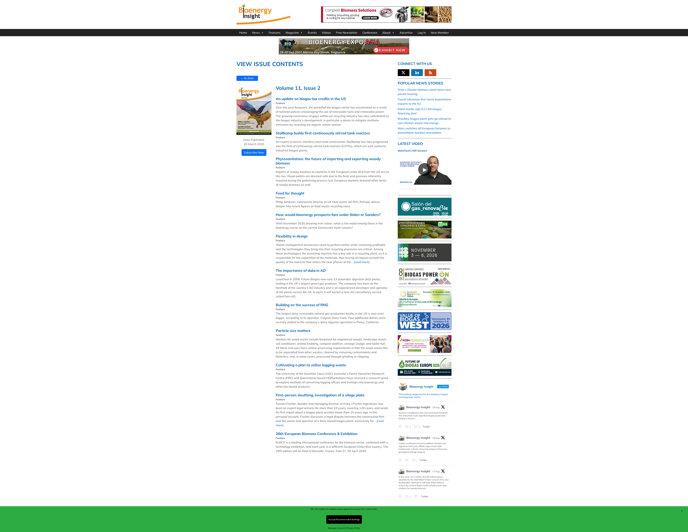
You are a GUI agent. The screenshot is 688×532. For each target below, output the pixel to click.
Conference (369, 32)
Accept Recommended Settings (344, 519)
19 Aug (435, 407)
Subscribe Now (254, 152)
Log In (422, 32)
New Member (440, 32)
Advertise (406, 32)
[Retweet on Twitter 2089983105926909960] (408, 460)
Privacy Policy (353, 528)
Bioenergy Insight (418, 407)
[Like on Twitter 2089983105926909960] (415, 460)
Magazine (292, 32)
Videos (326, 32)
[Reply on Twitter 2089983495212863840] (401, 426)
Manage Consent (336, 528)
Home (243, 32)
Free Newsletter (346, 32)
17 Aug (435, 471)
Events (312, 32)
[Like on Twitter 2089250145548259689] (416, 496)
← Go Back (247, 78)
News (256, 32)
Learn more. (372, 509)
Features (275, 32)
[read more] (361, 262)
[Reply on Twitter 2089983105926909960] (401, 460)
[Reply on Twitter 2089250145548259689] (401, 496)
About (386, 32)
